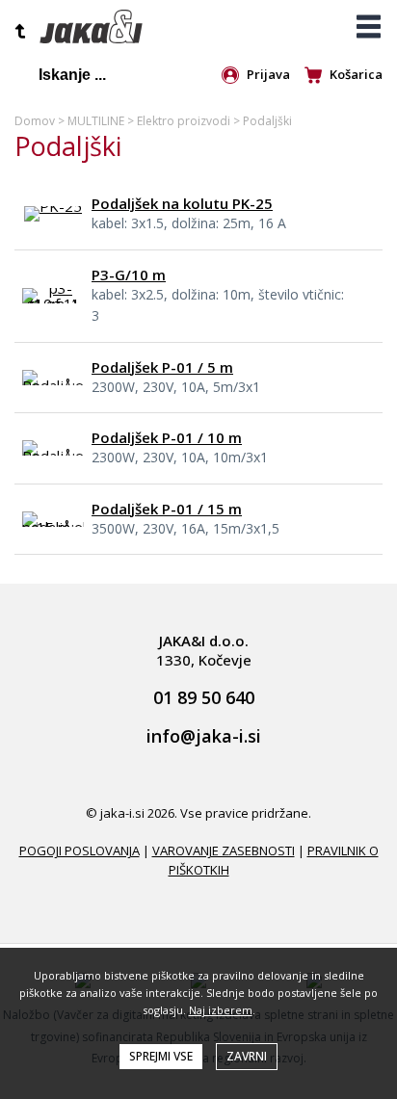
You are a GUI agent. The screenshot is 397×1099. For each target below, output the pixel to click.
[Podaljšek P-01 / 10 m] (53, 455)
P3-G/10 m (129, 274)
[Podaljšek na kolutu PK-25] (53, 206)
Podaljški (267, 121)
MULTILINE (95, 121)
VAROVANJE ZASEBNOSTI (223, 850)
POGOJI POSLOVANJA (79, 850)
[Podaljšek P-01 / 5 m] (53, 385)
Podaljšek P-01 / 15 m (167, 508)
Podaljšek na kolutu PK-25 (182, 203)
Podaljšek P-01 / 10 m (167, 437)
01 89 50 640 (203, 698)
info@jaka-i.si (203, 736)
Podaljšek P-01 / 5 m (162, 367)
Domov (34, 121)
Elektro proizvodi (183, 121)
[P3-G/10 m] (53, 303)
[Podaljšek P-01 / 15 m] (53, 526)
